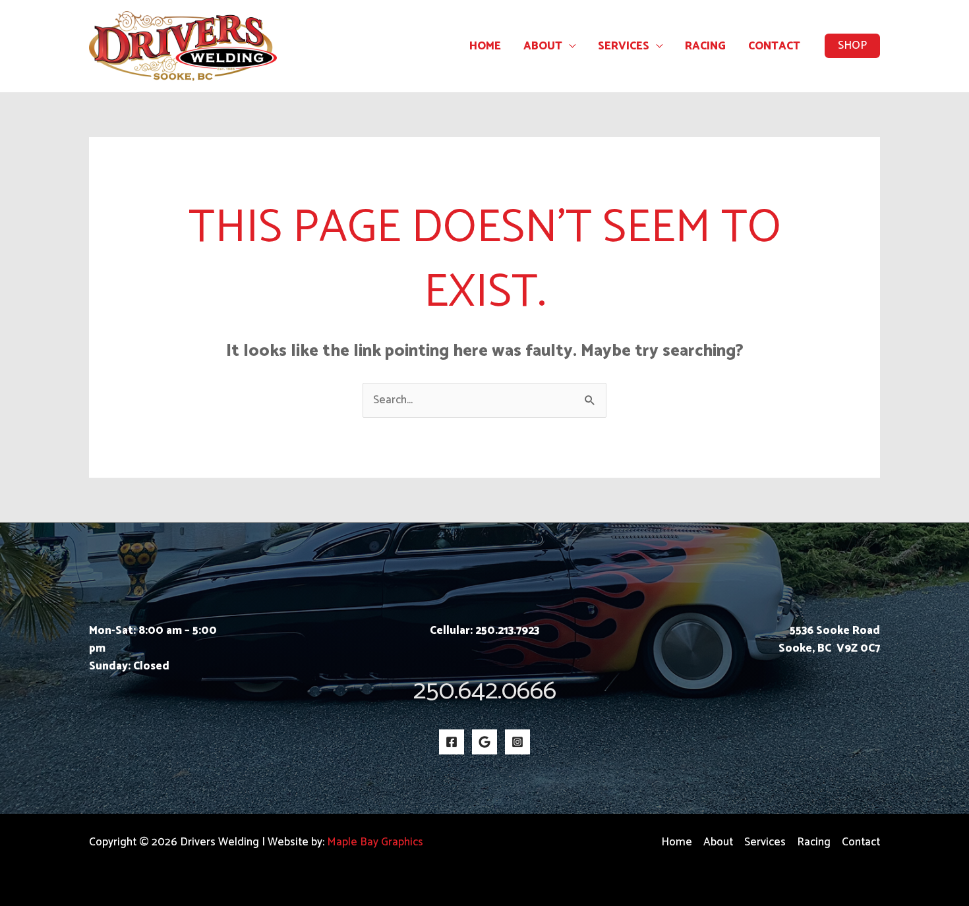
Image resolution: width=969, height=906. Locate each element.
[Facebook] (451, 741)
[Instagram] (517, 741)
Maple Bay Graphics (375, 842)
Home (485, 46)
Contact (774, 46)
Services (623, 46)
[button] (852, 46)
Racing (705, 46)
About (542, 46)
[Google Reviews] (484, 741)
